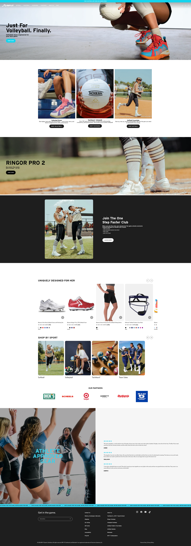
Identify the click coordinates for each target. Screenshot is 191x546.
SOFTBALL (18, 5)
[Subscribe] (70, 519)
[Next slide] (188, 273)
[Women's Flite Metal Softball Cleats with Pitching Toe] (52, 302)
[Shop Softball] (133, 94)
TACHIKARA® (35, 5)
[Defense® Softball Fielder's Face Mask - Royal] (138, 327)
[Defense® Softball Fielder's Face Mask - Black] (125, 327)
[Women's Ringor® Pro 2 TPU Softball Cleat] (81, 302)
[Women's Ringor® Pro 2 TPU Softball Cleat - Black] (70, 327)
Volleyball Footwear (112, 522)
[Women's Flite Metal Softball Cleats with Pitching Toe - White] (38, 327)
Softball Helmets (111, 529)
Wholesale (109, 532)
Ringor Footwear (111, 519)
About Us (109, 512)
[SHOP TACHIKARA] (94, 93)
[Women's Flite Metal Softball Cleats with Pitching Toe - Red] (43, 327)
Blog (86, 529)
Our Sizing (87, 522)
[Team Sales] (132, 358)
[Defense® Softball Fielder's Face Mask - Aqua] (134, 327)
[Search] (184, 5)
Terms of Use (143, 542)
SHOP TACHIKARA (95, 126)
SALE (57, 5)
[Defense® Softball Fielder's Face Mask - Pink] (140, 327)
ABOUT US (51, 5)
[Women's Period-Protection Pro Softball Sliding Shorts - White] (99, 327)
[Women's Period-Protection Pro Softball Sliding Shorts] (110, 302)
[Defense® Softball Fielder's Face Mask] (139, 302)
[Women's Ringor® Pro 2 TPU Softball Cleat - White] (67, 327)
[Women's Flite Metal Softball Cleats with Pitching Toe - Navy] (47, 327)
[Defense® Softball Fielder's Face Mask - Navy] (132, 327)
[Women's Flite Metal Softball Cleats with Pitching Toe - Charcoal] (49, 327)
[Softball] (51, 358)
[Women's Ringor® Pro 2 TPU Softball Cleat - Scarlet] (74, 327)
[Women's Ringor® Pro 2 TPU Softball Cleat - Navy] (72, 327)
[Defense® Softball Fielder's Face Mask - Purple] (142, 327)
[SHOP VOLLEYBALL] (56, 94)
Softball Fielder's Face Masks (114, 525)
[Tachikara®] (105, 358)
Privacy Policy (151, 542)
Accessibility (88, 532)
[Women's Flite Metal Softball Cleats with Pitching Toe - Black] (40, 327)
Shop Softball (133, 126)
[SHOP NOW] (95, 31)
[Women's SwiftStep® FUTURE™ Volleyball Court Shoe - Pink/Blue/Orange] (157, 327)
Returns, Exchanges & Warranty (92, 516)
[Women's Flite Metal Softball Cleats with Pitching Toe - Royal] (45, 327)
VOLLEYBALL (26, 5)
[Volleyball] (78, 358)
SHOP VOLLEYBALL (56, 126)
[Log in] (181, 5)
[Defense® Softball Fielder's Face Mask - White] (127, 327)
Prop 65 (87, 535)
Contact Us (87, 512)
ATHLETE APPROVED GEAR (48, 456)
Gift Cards (87, 525)
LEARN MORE (108, 240)
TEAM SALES (43, 5)
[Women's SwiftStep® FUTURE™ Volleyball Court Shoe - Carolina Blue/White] (154, 327)
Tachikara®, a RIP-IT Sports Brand (116, 516)
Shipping (87, 519)
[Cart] (187, 5)
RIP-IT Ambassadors (112, 535)
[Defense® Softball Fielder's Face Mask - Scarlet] (136, 327)
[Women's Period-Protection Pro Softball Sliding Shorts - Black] (96, 327)
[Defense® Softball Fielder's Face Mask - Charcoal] (130, 327)
